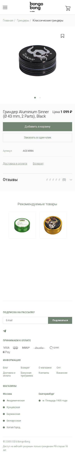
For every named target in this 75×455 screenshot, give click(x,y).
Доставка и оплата (9, 374)
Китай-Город (13, 427)
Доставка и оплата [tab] (15, 163)
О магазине (45, 367)
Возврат (25, 367)
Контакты (44, 373)
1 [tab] (35, 97)
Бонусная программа (27, 374)
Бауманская (13, 414)
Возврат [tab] (38, 163)
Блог (5, 367)
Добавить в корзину (37, 126)
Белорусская (14, 420)
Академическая (16, 400)
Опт (59, 367)
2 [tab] (40, 97)
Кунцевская (13, 407)
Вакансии (62, 373)
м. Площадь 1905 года (54, 400)
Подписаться (60, 320)
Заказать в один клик (37, 137)
